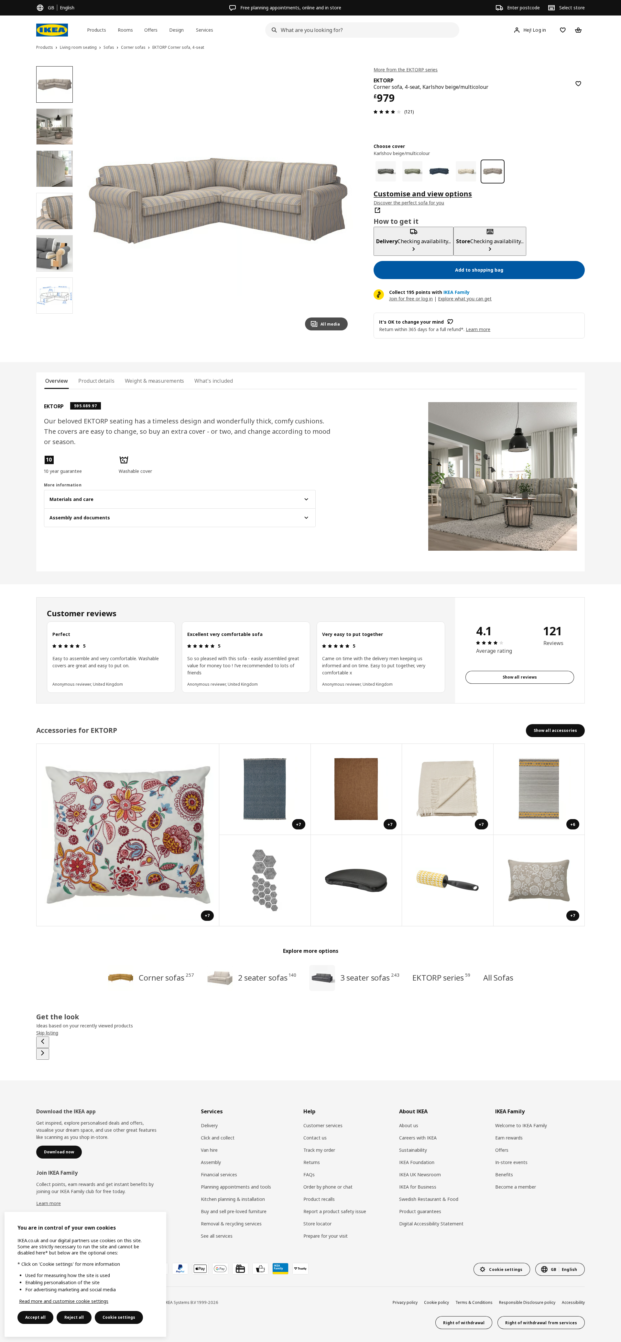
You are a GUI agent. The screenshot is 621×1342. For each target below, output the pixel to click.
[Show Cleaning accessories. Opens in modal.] (448, 880)
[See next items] (42, 1054)
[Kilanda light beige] (466, 171)
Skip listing (47, 1033)
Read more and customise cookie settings (63, 1301)
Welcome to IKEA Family (521, 1125)
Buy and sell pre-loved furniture (234, 1211)
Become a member (515, 1187)
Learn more (48, 1203)
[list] (246, 656)
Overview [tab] (56, 380)
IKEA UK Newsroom (420, 1174)
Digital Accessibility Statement (431, 1224)
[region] (218, 201)
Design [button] (176, 30)
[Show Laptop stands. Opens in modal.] (356, 880)
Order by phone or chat (328, 1187)
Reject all (74, 1317)
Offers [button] (151, 30)
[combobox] (360, 30)
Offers (501, 1150)
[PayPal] (180, 1268)
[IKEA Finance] (260, 1268)
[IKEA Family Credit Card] (280, 1268)
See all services (217, 1236)
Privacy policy (405, 1302)
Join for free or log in (411, 298)
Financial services (219, 1174)
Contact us (315, 1138)
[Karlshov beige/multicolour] (493, 171)
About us (408, 1125)
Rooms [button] (125, 30)
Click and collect (217, 1138)
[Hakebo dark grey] (386, 171)
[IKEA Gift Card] (240, 1268)
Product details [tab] (96, 380)
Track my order (319, 1150)
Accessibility (573, 1302)
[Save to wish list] (578, 83)
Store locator (317, 1224)
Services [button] (204, 30)
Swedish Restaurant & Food (428, 1199)
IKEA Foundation (416, 1162)
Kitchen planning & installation (233, 1199)
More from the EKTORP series (406, 70)
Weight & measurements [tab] (154, 380)
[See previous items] (42, 1042)
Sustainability (413, 1150)
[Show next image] (339, 200)
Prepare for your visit (325, 1236)
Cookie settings (119, 1317)
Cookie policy (436, 1302)
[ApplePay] (200, 1268)
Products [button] (96, 30)
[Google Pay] (220, 1268)
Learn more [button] (478, 329)
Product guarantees (420, 1211)
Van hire (209, 1150)
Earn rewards (509, 1138)
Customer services (323, 1125)
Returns (311, 1162)
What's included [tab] (213, 380)
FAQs (309, 1174)
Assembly (211, 1162)
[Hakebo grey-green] (412, 171)
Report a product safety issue (334, 1211)
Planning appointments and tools (236, 1187)
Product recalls (319, 1199)
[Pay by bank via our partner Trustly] (300, 1268)
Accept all (35, 1317)
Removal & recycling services (231, 1224)
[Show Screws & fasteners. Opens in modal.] (265, 880)
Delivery (209, 1125)
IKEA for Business (417, 1187)
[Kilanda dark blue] (439, 171)
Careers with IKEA (418, 1138)
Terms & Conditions (474, 1302)
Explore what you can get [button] (465, 298)
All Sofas (498, 977)
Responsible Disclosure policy (527, 1302)
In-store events (511, 1162)
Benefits (504, 1174)
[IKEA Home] (52, 30)
